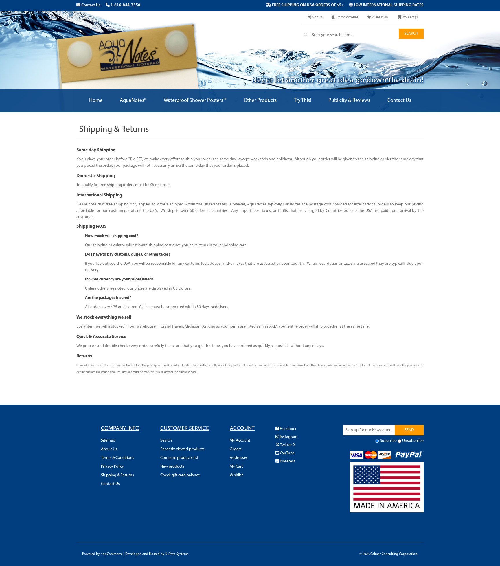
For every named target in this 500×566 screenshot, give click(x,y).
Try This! (302, 100)
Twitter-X (287, 445)
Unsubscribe (413, 441)
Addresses (239, 458)
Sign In (316, 17)
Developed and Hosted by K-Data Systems (156, 554)
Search (411, 34)
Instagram (288, 437)
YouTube (287, 453)
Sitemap (108, 440)
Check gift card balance (180, 475)
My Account (240, 440)
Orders (236, 449)
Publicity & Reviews (349, 100)
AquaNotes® (133, 100)
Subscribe (388, 441)
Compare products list (179, 458)
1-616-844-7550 (125, 5)
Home (95, 100)
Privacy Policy (112, 466)
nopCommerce (112, 554)
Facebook (287, 429)
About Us (109, 449)
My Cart (236, 466)
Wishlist (236, 475)
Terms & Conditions (117, 458)
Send (409, 430)
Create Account (346, 17)
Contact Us (90, 5)
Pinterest (287, 461)
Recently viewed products (182, 449)
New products (172, 466)
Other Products (260, 100)
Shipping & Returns (117, 475)
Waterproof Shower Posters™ (195, 100)
